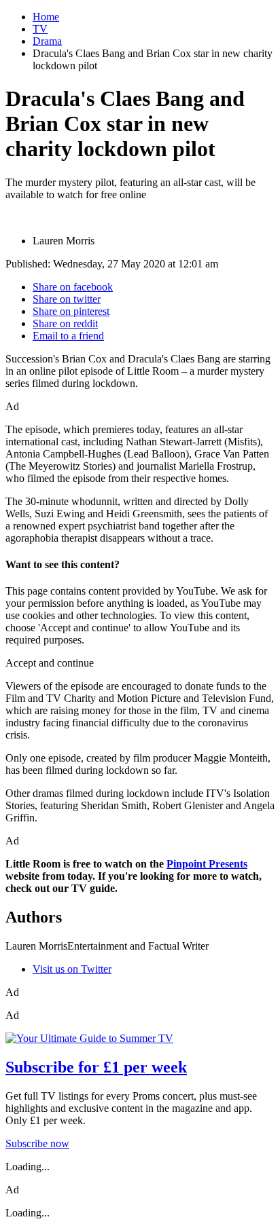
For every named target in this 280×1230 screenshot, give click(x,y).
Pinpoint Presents (207, 864)
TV (40, 29)
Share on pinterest (71, 311)
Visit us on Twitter (72, 969)
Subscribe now (37, 1143)
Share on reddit (65, 323)
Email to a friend (68, 335)
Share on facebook (73, 287)
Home (46, 16)
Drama (47, 41)
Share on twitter (67, 299)
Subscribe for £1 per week (96, 1067)
